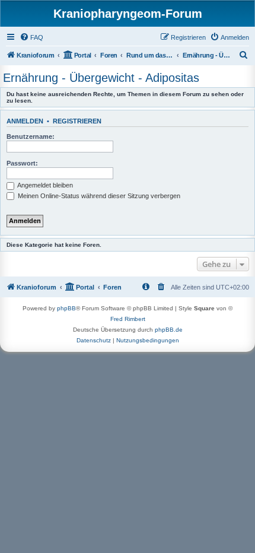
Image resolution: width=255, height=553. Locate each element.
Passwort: (22, 163)
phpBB (66, 308)
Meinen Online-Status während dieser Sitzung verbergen (98, 195)
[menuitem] (31, 37)
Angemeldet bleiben (44, 185)
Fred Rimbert (127, 319)
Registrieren (77, 121)
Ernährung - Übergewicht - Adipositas (101, 77)
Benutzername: (31, 136)
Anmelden (25, 121)
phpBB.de (169, 329)
